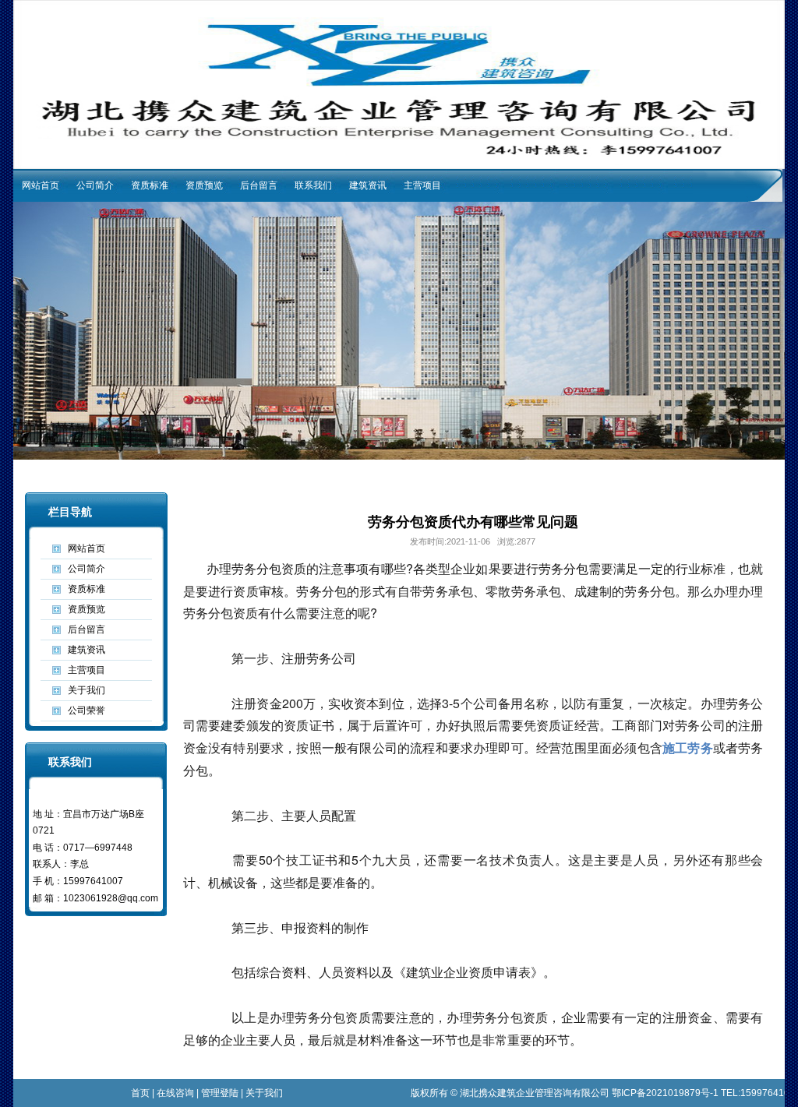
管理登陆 (219, 1093)
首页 (140, 1093)
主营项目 (422, 185)
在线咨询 (175, 1093)
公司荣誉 (86, 710)
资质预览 (204, 185)
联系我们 (313, 185)
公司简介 (95, 185)
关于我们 (86, 690)
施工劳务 (687, 747)
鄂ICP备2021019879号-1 (665, 1093)
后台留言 (258, 185)
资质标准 (149, 185)
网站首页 (40, 185)
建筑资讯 (368, 185)
